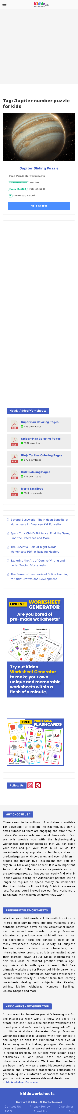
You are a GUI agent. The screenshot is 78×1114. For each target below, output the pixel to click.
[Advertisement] (39, 42)
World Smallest (32, 488)
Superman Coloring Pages (40, 422)
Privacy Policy (40, 1106)
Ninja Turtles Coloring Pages (41, 455)
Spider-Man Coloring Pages (41, 438)
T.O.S (8, 1111)
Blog (72, 1111)
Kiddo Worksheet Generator (21, 1082)
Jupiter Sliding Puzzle (39, 168)
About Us (40, 1111)
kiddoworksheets (18, 183)
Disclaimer (65, 1106)
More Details (39, 205)
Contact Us (13, 1106)
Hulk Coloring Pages (35, 472)
